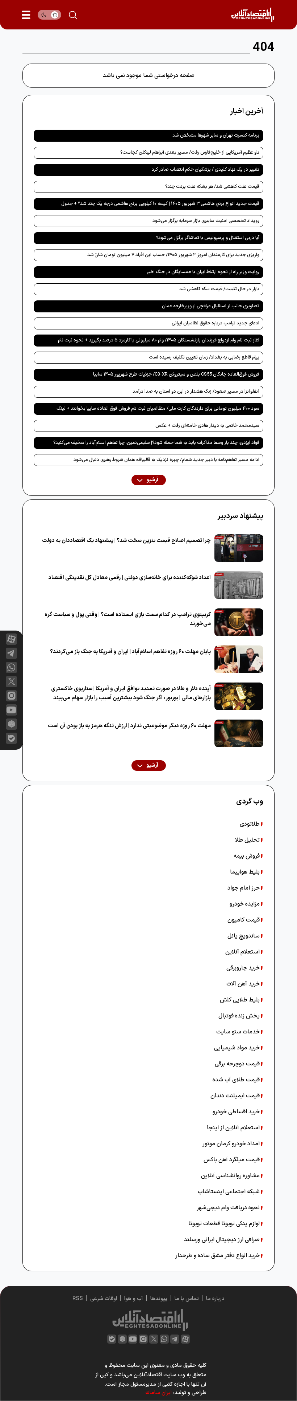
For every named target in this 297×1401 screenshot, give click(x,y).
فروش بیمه (247, 856)
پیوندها (158, 1299)
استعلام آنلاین (243, 952)
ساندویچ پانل (244, 936)
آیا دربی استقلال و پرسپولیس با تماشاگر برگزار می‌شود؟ (207, 238)
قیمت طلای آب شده (237, 1080)
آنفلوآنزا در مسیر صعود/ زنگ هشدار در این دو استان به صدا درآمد (196, 391)
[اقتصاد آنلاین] (252, 15)
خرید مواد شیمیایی (237, 1048)
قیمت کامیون (244, 920)
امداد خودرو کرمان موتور (231, 1143)
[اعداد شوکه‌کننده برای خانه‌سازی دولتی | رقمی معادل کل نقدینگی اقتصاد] (238, 585)
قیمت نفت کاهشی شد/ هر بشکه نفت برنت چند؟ (212, 186)
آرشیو (151, 480)
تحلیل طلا (248, 840)
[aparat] (11, 639)
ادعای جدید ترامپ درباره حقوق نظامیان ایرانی (215, 323)
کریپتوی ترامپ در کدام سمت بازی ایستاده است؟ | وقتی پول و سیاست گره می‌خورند (128, 619)
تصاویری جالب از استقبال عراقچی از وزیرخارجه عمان (210, 306)
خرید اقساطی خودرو (237, 1112)
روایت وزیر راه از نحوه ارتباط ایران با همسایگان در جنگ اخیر (203, 272)
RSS (77, 1299)
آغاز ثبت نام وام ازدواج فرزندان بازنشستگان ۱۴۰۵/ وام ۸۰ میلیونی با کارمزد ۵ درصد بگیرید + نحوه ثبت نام (158, 340)
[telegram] (11, 653)
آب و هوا (133, 1299)
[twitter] (153, 1339)
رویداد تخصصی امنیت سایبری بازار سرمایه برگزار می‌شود (205, 220)
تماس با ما (187, 1299)
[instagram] (11, 695)
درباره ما (215, 1299)
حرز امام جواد (244, 888)
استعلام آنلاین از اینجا (234, 1127)
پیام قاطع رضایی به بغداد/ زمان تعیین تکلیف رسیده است (204, 357)
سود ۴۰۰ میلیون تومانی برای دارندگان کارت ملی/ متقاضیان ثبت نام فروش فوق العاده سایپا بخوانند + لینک (158, 408)
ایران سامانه (158, 1393)
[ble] (11, 738)
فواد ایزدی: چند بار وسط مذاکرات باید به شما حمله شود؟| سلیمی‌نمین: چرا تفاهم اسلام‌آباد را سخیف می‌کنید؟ (156, 442)
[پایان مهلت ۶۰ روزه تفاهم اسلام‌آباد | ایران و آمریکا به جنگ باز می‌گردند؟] (238, 659)
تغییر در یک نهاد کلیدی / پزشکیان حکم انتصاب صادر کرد (205, 169)
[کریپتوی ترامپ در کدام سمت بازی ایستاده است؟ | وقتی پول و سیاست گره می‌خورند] (238, 622)
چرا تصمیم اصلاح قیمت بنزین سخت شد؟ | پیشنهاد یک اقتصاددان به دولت (126, 540)
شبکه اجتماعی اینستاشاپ (229, 1191)
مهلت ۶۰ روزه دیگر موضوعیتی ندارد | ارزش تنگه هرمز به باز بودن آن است (129, 726)
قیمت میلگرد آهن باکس (232, 1159)
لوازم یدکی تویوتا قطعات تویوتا (224, 1223)
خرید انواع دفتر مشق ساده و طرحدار (218, 1255)
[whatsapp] (11, 667)
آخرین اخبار (246, 111)
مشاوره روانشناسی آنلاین (231, 1175)
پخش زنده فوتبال (239, 1016)
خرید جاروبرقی (243, 968)
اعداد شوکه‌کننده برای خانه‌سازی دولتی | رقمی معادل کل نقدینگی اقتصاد (130, 578)
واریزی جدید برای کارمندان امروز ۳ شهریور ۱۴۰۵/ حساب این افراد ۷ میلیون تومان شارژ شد (173, 255)
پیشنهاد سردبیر (240, 516)
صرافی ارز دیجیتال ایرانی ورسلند (222, 1239)
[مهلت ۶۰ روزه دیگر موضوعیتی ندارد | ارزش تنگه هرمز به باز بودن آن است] (238, 733)
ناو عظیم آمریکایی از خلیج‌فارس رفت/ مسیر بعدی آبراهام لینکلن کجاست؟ (189, 152)
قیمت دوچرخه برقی (238, 1064)
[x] (11, 681)
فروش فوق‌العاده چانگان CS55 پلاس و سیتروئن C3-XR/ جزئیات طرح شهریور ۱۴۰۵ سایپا (176, 374)
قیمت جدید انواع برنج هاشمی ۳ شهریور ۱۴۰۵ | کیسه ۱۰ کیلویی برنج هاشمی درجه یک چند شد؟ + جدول (160, 203)
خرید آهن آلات (243, 984)
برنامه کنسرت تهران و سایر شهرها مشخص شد (215, 135)
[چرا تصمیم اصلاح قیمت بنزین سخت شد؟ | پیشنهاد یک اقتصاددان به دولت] (238, 548)
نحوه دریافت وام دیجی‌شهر (229, 1207)
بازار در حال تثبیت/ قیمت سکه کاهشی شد (219, 289)
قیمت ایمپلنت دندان (235, 1096)
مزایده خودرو (245, 904)
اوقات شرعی (103, 1299)
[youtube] (11, 710)
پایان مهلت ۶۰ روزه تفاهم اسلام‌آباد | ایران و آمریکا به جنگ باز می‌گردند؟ (130, 652)
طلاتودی (250, 824)
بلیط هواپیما (245, 872)
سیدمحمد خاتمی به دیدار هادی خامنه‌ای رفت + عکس (207, 425)
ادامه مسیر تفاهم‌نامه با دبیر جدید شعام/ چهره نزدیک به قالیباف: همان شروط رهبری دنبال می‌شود (166, 459)
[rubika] (11, 724)
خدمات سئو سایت (238, 1032)
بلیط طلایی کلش (240, 1000)
